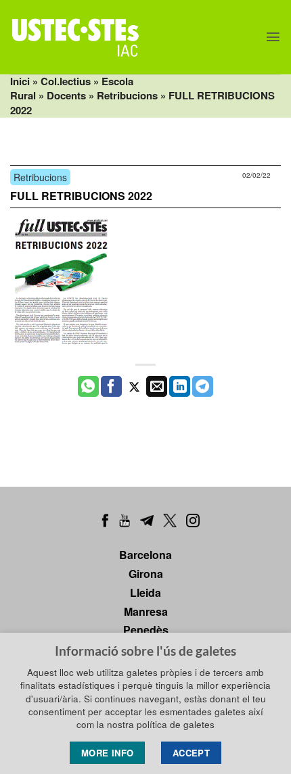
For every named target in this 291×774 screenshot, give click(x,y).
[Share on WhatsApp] (88, 386)
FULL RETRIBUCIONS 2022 (81, 195)
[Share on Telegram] (202, 386)
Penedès (146, 629)
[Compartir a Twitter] (134, 386)
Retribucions (127, 95)
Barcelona (145, 554)
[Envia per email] (156, 386)
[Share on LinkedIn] (179, 386)
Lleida (145, 592)
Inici (20, 81)
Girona (146, 573)
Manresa (146, 611)
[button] (273, 37)
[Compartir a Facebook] (111, 386)
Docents (66, 95)
